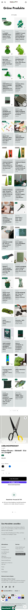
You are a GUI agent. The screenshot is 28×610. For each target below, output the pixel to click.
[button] (8, 608)
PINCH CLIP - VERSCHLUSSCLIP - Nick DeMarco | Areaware (20, 138)
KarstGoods (4, 108)
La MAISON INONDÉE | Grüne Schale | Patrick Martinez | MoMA (7, 35)
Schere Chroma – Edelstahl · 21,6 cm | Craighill (13, 451)
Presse (2, 567)
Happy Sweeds (17, 392)
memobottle (5, 215)
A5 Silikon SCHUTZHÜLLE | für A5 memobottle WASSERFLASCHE (7, 220)
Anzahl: (3, 470)
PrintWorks (17, 240)
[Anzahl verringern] (3, 473)
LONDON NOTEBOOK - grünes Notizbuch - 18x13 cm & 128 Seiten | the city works (20, 269)
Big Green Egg (5, 264)
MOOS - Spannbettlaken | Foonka (7, 322)
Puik (16, 318)
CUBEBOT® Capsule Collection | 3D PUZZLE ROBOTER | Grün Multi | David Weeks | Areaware (20, 36)
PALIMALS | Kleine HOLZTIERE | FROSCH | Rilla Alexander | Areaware (19, 87)
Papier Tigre (17, 215)
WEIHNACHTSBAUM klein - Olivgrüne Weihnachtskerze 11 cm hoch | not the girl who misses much (7, 165)
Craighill (3, 448)
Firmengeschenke (5, 549)
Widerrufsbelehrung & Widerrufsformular (20, 547)
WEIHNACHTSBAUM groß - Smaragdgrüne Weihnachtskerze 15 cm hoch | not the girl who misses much (20, 165)
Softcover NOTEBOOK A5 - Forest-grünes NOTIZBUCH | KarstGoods (19, 346)
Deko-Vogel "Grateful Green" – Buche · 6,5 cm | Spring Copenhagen (7, 62)
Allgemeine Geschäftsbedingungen (6, 556)
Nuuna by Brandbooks (6, 341)
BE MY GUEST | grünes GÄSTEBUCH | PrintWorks (20, 243)
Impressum (3, 547)
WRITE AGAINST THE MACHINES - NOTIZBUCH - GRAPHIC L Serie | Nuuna (7, 346)
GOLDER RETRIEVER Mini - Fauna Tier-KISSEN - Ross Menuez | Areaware (20, 295)
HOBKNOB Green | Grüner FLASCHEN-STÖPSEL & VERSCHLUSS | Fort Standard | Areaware (8, 87)
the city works (17, 264)
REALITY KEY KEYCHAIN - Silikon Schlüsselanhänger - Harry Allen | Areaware (7, 139)
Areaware (17, 31)
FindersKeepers (18, 188)
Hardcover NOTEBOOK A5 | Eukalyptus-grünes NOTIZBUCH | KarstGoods (7, 113)
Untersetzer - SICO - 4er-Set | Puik (20, 321)
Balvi (3, 367)
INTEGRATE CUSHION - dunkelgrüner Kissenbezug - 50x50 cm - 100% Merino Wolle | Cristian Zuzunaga (7, 398)
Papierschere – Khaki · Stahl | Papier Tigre (19, 219)
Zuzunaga (4, 392)
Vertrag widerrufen (20, 554)
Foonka (4, 318)
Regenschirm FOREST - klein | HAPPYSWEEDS (19, 395)
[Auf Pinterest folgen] (13, 587)
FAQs (2, 569)
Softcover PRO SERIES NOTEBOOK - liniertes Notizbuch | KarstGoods (20, 112)
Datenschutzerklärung (5, 560)
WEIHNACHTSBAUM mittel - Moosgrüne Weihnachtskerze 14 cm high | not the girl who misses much (7, 193)
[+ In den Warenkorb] (24, 28)
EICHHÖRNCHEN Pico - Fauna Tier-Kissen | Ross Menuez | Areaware (20, 62)
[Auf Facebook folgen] (2, 587)
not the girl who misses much (7, 160)
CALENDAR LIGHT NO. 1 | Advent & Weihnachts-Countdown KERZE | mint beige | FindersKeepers (20, 193)
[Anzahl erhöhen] (9, 473)
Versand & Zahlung (19, 551)
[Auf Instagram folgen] (10, 587)
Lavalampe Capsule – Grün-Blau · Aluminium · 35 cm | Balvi (7, 372)
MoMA (4, 31)
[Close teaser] (15, 606)
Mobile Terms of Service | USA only (6, 563)
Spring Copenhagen (6, 57)
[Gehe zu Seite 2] (17, 410)
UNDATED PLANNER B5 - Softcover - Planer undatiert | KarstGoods (7, 244)
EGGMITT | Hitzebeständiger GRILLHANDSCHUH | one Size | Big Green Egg (7, 269)
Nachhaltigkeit (4, 571)
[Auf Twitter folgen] (6, 587)
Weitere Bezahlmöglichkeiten (14, 484)
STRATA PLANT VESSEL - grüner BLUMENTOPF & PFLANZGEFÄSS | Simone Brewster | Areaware (7, 296)
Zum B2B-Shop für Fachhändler (5, 552)
